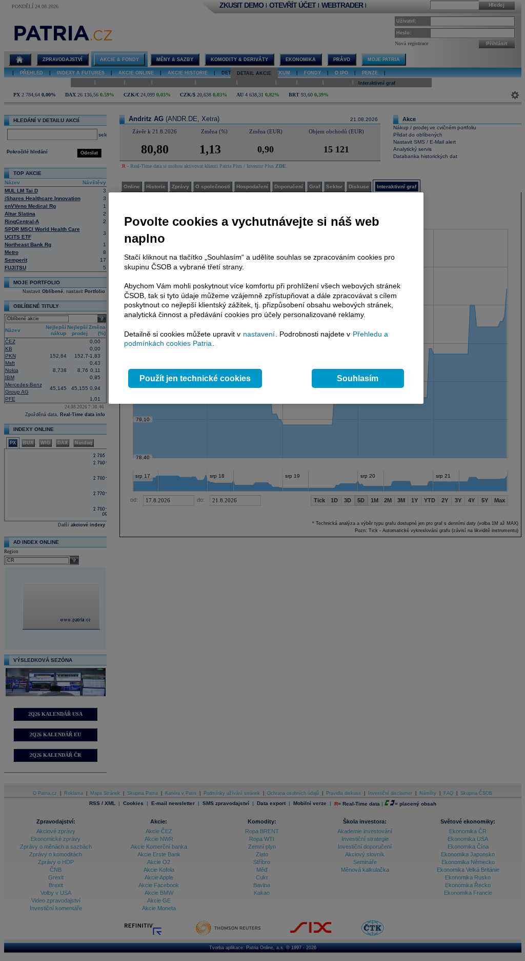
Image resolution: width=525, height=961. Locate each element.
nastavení (259, 334)
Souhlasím (357, 378)
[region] (266, 298)
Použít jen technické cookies (195, 378)
